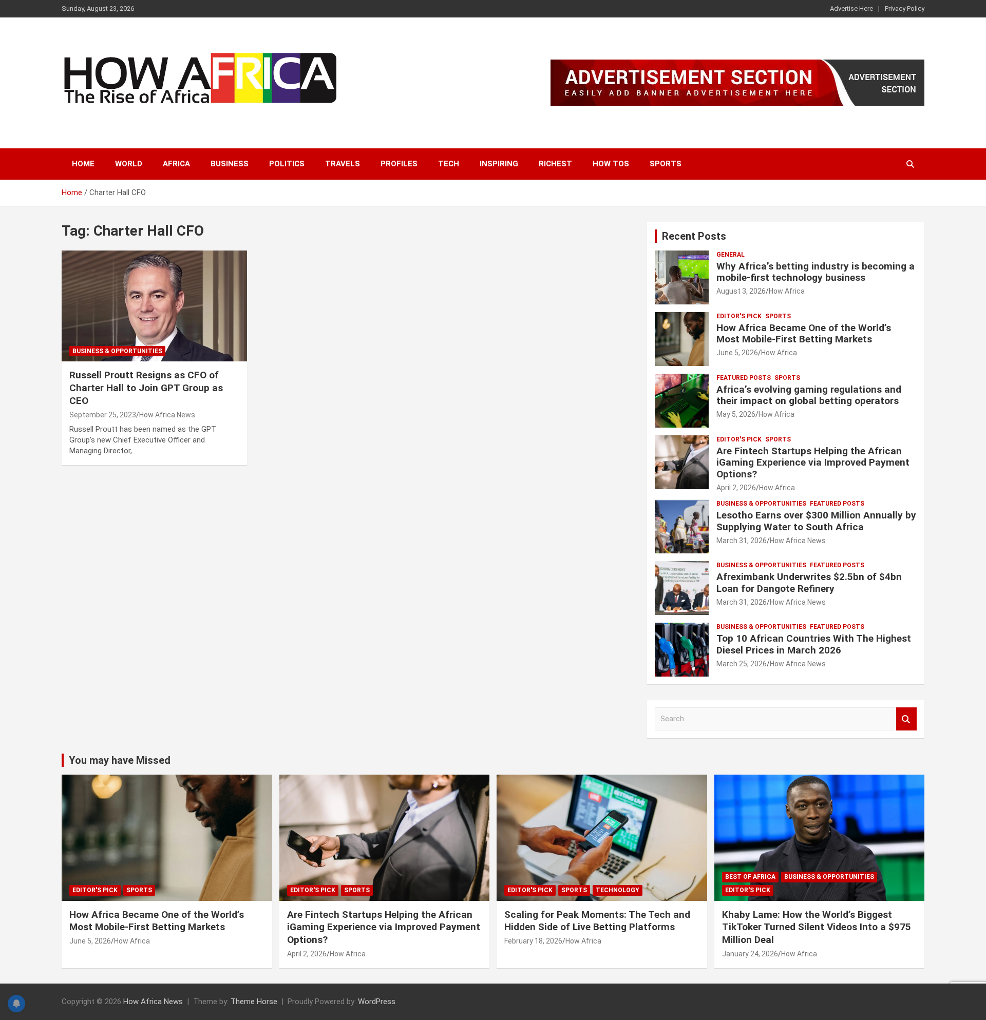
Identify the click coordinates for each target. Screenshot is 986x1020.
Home (83, 163)
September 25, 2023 (102, 415)
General (730, 254)
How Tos (611, 163)
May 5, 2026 (735, 414)
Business (230, 163)
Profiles (399, 163)
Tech (448, 163)
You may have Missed (119, 760)
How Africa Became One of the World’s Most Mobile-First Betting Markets (803, 333)
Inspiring (499, 163)
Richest (555, 163)
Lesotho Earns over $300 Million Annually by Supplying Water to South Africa (816, 521)
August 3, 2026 (741, 291)
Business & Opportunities (117, 351)
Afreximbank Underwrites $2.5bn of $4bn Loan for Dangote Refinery (809, 582)
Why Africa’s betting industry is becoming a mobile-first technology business (815, 272)
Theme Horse (254, 1001)
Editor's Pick (739, 316)
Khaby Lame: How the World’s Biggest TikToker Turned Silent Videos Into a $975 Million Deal (816, 927)
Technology (617, 890)
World (128, 163)
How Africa (787, 291)
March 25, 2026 (741, 664)
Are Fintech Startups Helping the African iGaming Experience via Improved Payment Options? (812, 462)
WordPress (376, 1001)
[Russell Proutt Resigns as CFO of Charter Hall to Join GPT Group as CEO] (154, 306)
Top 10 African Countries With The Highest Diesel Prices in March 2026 (813, 644)
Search (906, 718)
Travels (342, 163)
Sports (665, 163)
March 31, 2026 (741, 540)
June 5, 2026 (737, 353)
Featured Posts (743, 377)
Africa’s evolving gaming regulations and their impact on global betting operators (808, 395)
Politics (287, 163)
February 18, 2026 (533, 941)
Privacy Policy (904, 8)
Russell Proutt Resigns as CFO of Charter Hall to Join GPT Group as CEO (146, 387)
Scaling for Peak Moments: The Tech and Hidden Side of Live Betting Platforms (597, 921)
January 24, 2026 (750, 954)
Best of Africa (750, 876)
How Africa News (167, 415)
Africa (176, 163)
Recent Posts (694, 236)
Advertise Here (851, 8)
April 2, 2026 (736, 488)
